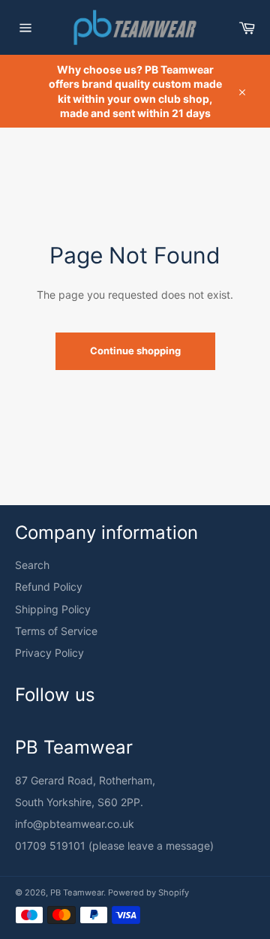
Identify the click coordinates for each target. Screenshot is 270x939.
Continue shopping (135, 351)
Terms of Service (56, 630)
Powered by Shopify (148, 892)
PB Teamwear (77, 892)
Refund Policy (48, 586)
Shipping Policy (53, 609)
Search (32, 564)
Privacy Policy (49, 652)
